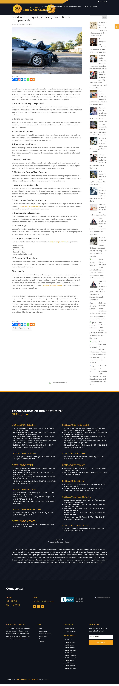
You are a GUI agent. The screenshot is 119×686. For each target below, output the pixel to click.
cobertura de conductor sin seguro (30, 206)
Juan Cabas (16, 24)
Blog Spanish (29, 24)
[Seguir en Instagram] (38, 606)
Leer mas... (24, 639)
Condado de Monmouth (70, 658)
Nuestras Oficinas (43, 636)
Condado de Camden (70, 642)
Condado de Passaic (70, 665)
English (105, 1)
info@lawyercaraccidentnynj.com (44, 601)
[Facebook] (13, 79)
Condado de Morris (69, 660)
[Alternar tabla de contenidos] (28, 328)
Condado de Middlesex (70, 655)
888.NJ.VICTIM (13, 605)
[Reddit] (31, 79)
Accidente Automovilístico (73, 6)
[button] (117, 26)
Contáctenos (47, 10)
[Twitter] (25, 79)
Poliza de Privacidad (69, 628)
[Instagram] (19, 79)
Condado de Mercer (69, 653)
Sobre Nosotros (43, 631)
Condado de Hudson (70, 647)
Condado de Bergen (69, 640)
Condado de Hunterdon (70, 650)
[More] (33, 79)
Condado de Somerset (70, 668)
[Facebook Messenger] (16, 79)
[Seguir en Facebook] (34, 606)
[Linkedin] (22, 79)
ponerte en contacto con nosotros (52, 285)
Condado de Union (69, 663)
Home (45, 6)
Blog (86, 6)
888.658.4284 (12, 601)
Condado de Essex (69, 645)
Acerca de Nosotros (56, 6)
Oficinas (94, 6)
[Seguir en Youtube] (42, 606)
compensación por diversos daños (59, 242)
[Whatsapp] (28, 79)
